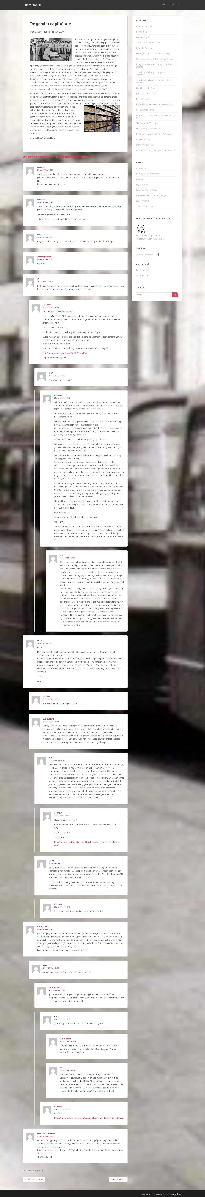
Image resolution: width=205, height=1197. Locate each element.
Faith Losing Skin (143, 37)
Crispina (41, 167)
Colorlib (161, 1194)
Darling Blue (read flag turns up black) (153, 53)
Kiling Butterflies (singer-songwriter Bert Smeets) (154, 65)
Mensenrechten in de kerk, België (151, 195)
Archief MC (145, 270)
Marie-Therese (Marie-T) (147, 144)
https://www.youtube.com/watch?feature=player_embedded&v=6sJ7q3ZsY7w (89, 1118)
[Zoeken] (175, 294)
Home (163, 5)
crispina (47, 304)
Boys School (141, 31)
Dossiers (140, 179)
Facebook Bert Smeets (146, 190)
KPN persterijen (143, 99)
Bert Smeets (33, 5)
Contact (174, 5)
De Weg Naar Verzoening (147, 173)
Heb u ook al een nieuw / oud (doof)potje (154, 134)
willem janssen (44, 257)
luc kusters (48, 719)
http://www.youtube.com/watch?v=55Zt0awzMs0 (65, 353)
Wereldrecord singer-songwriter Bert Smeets (156, 150)
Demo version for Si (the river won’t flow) (154, 59)
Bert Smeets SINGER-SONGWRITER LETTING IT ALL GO (156, 116)
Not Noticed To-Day (145, 88)
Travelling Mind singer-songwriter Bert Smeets (153, 73)
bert (48, 32)
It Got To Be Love (144, 26)
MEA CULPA (59, 32)
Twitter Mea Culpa (144, 206)
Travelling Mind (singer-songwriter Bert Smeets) (153, 81)
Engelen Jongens (143, 184)
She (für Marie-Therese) (147, 123)
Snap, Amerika (142, 201)
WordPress (177, 1194)
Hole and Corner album (146, 93)
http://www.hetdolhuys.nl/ (54, 357)
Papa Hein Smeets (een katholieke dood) (154, 104)
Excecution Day (143, 139)
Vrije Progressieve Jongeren (148, 128)
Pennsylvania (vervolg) (146, 109)
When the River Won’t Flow (148, 42)
